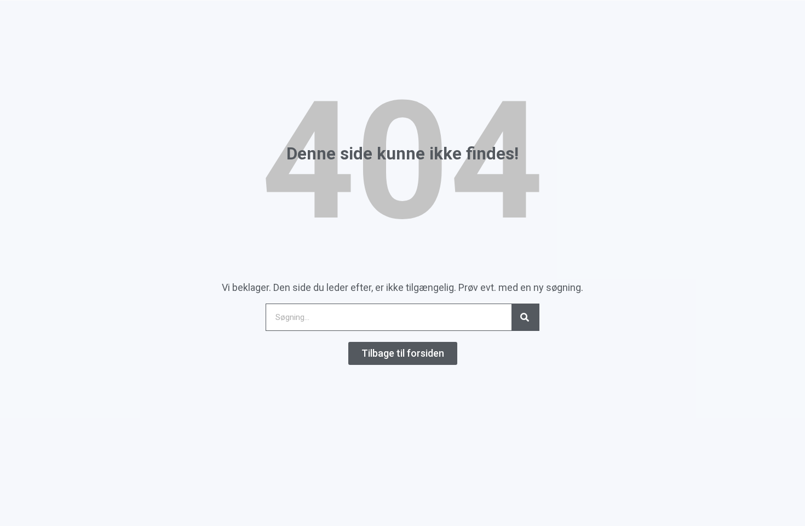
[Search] (525, 317)
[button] (402, 353)
